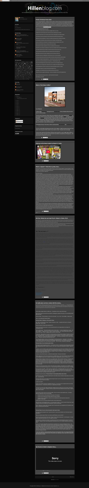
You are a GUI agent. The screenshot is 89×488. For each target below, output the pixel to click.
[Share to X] (45, 79)
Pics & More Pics (18, 27)
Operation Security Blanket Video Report (22, 51)
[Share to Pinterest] (47, 79)
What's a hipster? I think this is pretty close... (48, 166)
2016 (17, 96)
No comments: (39, 211)
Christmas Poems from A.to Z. (21, 34)
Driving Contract (26, 76)
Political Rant (22, 70)
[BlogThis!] (44, 79)
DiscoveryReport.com (39, 293)
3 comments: (38, 79)
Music (19, 75)
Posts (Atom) (57, 479)
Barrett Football (29, 63)
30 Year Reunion (18, 39)
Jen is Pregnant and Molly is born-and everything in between (24, 69)
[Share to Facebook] (46, 79)
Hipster (39, 212)
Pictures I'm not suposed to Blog (25, 71)
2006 (17, 113)
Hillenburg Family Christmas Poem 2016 (22, 35)
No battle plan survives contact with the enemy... (48, 303)
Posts (17, 120)
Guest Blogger (17, 72)
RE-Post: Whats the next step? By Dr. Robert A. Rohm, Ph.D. (52, 218)
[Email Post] (42, 79)
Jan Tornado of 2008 (26, 77)
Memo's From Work (27, 74)
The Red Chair (19, 63)
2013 (17, 103)
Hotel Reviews (21, 77)
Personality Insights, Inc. (39, 292)
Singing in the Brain (19, 89)
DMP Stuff (20, 64)
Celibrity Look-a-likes (25, 65)
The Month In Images (19, 76)
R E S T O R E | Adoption (39, 470)
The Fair (25, 67)
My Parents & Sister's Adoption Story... (46, 447)
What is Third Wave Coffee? (43, 85)
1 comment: (38, 137)
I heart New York (25, 66)
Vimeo (49, 470)
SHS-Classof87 (19, 54)
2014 (17, 102)
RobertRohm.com (38, 294)
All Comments (18, 122)
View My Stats (17, 128)
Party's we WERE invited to (22, 62)
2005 (17, 114)
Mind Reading (25, 78)
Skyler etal (17, 66)
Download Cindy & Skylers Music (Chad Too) (22, 29)
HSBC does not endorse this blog (24, 68)
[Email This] (43, 79)
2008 (17, 110)
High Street (45, 470)
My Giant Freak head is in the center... (27, 75)
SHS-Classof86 (19, 38)
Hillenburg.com (19, 42)
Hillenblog (22, 17)
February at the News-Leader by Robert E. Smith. (49, 143)
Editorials (29, 72)
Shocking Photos (24, 72)
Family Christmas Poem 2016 (43, 19)
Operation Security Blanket (21, 50)
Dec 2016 (19, 97)
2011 (17, 106)
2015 (17, 100)
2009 (17, 109)
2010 (17, 107)
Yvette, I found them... (19, 55)
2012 (17, 104)
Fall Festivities (31, 76)
